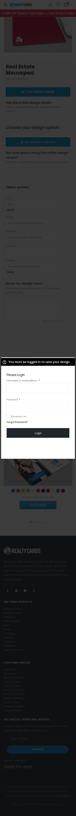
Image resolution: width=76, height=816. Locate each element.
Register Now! (38, 448)
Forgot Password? (17, 422)
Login (38, 433)
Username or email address (28, 380)
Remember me (19, 416)
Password (18, 399)
